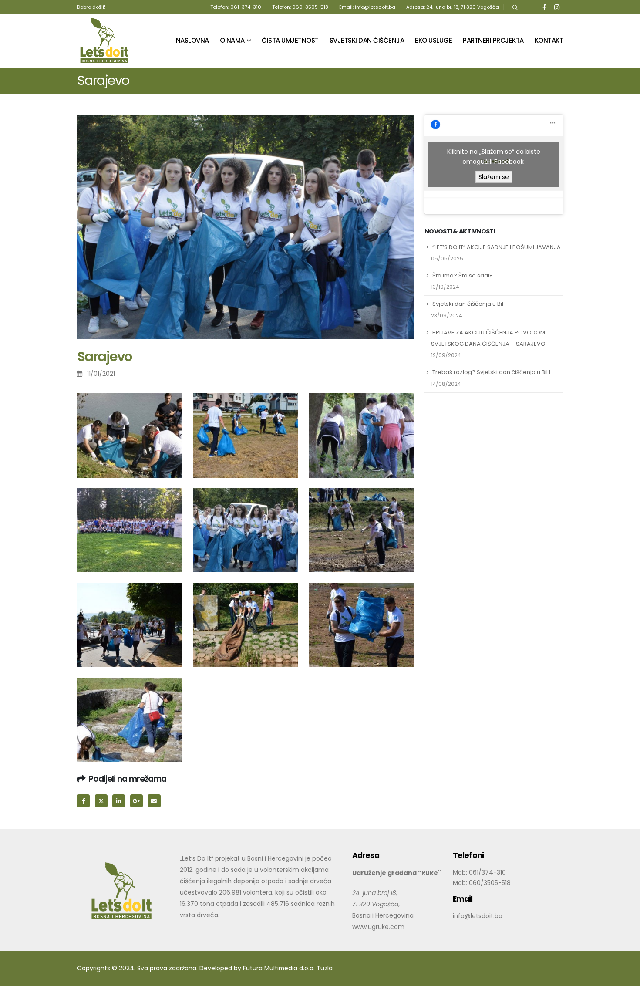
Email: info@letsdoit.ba (367, 6)
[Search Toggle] (515, 7)
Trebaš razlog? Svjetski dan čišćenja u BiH (491, 372)
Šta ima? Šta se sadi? (462, 275)
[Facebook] (544, 6)
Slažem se (493, 176)
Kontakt (549, 40)
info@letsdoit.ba (477, 916)
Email (154, 800)
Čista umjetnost (290, 40)
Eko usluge (433, 40)
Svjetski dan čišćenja (367, 40)
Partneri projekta (493, 40)
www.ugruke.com (378, 926)
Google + (136, 800)
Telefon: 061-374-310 (235, 6)
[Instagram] (557, 6)
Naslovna (192, 40)
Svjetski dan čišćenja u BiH (469, 304)
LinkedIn (118, 800)
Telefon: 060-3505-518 (300, 6)
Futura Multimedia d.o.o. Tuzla (288, 968)
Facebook (83, 800)
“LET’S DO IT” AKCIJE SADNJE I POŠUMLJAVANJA (496, 247)
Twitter (101, 800)
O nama (232, 40)
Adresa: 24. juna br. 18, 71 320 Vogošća (452, 6)
